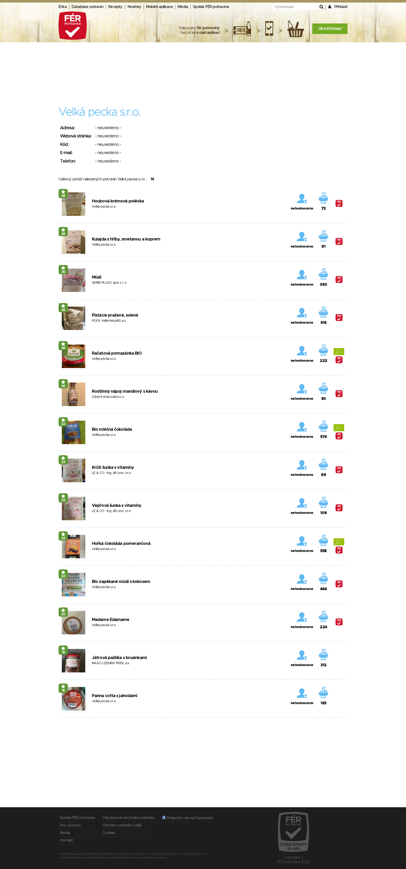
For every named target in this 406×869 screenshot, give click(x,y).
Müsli (97, 277)
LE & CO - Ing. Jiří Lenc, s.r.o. (111, 473)
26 (63, 196)
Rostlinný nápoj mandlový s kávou (125, 391)
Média (183, 7)
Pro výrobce (70, 825)
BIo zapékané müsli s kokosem (121, 582)
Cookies (108, 833)
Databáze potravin (87, 7)
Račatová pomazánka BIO (117, 353)
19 (63, 652)
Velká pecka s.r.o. (104, 206)
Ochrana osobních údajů (121, 825)
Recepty (115, 7)
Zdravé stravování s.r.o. (108, 397)
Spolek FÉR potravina (211, 7)
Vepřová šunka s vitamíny (116, 506)
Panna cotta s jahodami (114, 696)
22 (63, 538)
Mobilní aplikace (159, 7)
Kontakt (66, 840)
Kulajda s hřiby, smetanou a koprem (126, 239)
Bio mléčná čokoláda (112, 429)
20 (63, 576)
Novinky (134, 7)
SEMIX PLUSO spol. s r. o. (109, 282)
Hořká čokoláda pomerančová (121, 544)
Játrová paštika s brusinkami (119, 658)
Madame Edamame (110, 620)
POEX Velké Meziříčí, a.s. (109, 320)
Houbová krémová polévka (118, 201)
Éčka (63, 7)
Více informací (329, 29)
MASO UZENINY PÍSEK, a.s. (110, 663)
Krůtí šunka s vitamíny (113, 468)
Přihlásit (340, 7)
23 (63, 424)
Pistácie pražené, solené (115, 315)
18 (63, 690)
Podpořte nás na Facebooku (189, 818)
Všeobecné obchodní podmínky (128, 818)
